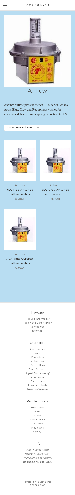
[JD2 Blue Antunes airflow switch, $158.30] (20, 230)
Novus (38, 415)
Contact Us (37, 326)
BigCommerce (43, 481)
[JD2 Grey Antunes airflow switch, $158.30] (55, 161)
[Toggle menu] (5, 5)
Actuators (37, 361)
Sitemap (37, 330)
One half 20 (37, 419)
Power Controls (37, 385)
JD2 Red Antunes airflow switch (20, 192)
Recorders (37, 357)
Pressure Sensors (37, 389)
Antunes (37, 423)
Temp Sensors (37, 369)
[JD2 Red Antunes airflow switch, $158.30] (20, 161)
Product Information (38, 318)
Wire (37, 353)
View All (37, 431)
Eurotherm (37, 407)
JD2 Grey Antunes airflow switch (55, 192)
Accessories (37, 349)
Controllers (37, 365)
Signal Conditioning (37, 373)
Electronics (37, 381)
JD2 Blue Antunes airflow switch (19, 261)
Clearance (37, 377)
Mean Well (37, 427)
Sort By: (10, 127)
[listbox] (28, 128)
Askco (37, 411)
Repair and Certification (37, 322)
